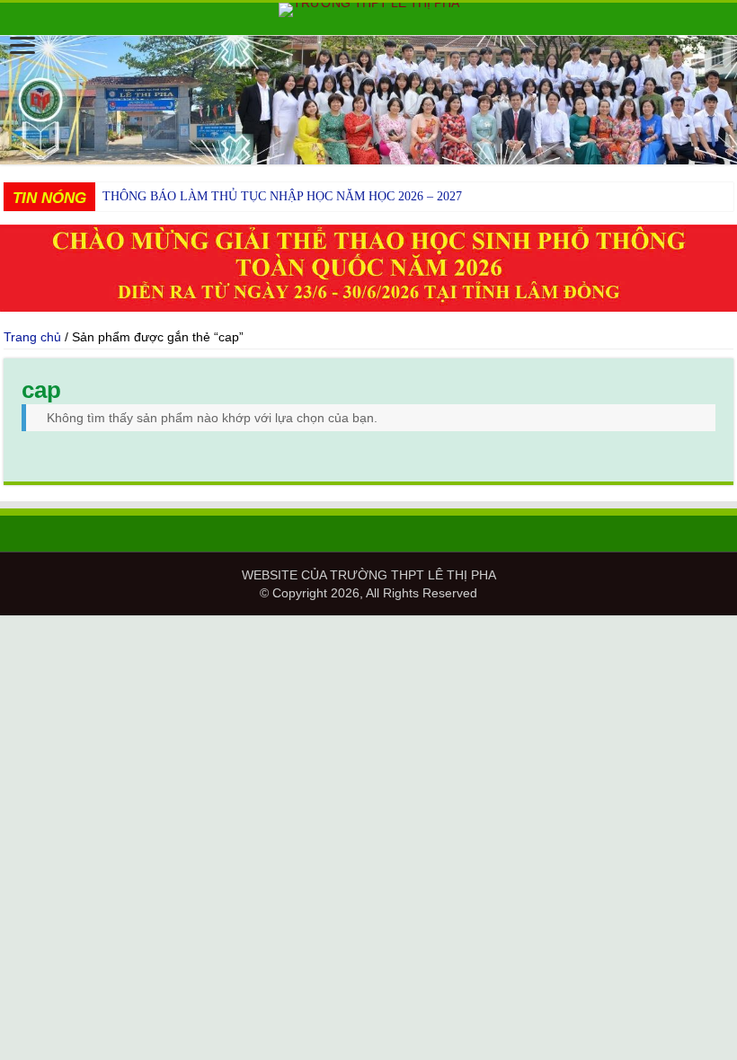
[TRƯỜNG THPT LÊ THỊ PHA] (368, 10)
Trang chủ (32, 337)
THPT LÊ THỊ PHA (443, 575)
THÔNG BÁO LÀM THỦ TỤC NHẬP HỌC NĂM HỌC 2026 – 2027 (282, 196)
